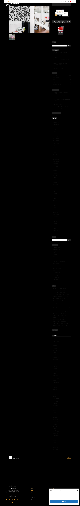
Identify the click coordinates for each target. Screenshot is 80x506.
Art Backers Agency (56, 247)
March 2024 (55, 120)
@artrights (15, 456)
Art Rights (55, 251)
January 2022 (55, 157)
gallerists (68, 315)
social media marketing (57, 325)
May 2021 (55, 172)
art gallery (55, 296)
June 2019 (55, 205)
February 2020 (55, 198)
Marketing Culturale (56, 272)
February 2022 (55, 156)
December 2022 (56, 138)
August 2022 (55, 145)
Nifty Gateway (56, 319)
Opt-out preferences (57, 503)
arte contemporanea (57, 294)
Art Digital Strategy (56, 249)
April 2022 (55, 152)
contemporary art (56, 309)
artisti (59, 296)
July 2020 (54, 189)
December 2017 (56, 232)
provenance (66, 323)
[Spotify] (14, 1)
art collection (63, 290)
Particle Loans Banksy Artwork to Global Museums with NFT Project (60, 68)
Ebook (54, 270)
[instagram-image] (14, 465)
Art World (55, 254)
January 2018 (55, 230)
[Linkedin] (11, 1)
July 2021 (54, 168)
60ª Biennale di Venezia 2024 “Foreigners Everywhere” (60, 57)
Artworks (54, 258)
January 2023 (55, 136)
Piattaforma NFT (63, 319)
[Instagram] (9, 1)
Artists (54, 256)
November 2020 (56, 182)
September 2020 (56, 186)
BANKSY (59, 302)
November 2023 (56, 122)
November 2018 (56, 214)
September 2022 (56, 143)
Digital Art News (56, 263)
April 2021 (55, 173)
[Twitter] (12, 502)
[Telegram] (18, 499)
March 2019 (55, 209)
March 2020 (55, 196)
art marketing (63, 298)
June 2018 (55, 221)
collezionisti (67, 307)
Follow (69, 457)
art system (55, 302)
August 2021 (55, 166)
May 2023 (55, 129)
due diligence (56, 315)
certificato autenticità (58, 306)
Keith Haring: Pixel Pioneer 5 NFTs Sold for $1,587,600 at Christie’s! (60, 64)
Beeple (62, 302)
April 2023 (55, 131)
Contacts (72, 503)
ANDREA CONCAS (59, 289)
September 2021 (56, 165)
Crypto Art (55, 259)
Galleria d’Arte (63, 315)
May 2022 (55, 150)
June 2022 (55, 149)
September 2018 (56, 217)
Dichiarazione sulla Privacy (66, 503)
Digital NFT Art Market (57, 266)
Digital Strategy (65, 313)
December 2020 (56, 180)
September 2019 (56, 203)
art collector (55, 292)
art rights (56, 300)
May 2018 (55, 223)
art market (56, 298)
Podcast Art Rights (56, 277)
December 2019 (56, 200)
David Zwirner (55, 311)
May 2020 (55, 193)
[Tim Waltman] (29, 32)
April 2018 (55, 225)
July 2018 (54, 219)
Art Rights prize (56, 252)
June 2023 (55, 127)
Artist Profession (63, 296)
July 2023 (54, 126)
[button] (77, 490)
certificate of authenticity (63, 304)
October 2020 (55, 184)
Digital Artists (55, 265)
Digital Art (59, 311)
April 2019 (55, 207)
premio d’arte (56, 321)
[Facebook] (6, 1)
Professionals (55, 279)
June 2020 (55, 191)
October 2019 (55, 202)
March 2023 (55, 133)
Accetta (64, 501)
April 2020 (55, 195)
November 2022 (56, 140)
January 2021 (55, 179)
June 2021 (55, 170)
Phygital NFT (55, 275)
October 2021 (55, 163)
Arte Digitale (66, 294)
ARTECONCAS (62, 292)
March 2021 (55, 175)
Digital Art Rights (56, 313)
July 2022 (54, 147)
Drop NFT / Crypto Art (57, 268)
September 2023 (56, 124)
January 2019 (55, 212)
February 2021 (55, 177)
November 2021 (56, 161)
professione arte (58, 323)
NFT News (62, 317)
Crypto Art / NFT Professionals (59, 261)
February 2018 (55, 228)
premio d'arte (64, 321)
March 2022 (55, 154)
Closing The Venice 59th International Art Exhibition (60, 53)
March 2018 (55, 226)
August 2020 (55, 187)
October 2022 (55, 142)
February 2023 (55, 134)
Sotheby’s (64, 325)
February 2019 (55, 210)
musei (54, 317)
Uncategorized (56, 281)
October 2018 (55, 216)
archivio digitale (56, 290)
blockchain (56, 304)
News (58, 317)
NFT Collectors (56, 274)
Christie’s (55, 307)
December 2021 (56, 159)
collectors (61, 307)
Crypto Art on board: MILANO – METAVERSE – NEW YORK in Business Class (61, 60)
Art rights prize (65, 300)
